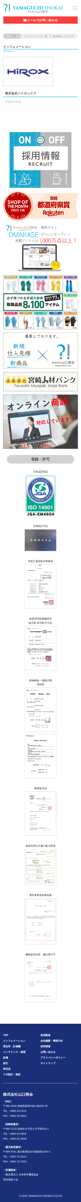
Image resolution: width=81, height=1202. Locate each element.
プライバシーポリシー (52, 1057)
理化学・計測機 (12, 1046)
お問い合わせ (47, 1052)
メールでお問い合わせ (42, 20)
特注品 (7, 1068)
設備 (5, 1057)
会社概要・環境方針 (51, 1040)
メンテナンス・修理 (14, 1052)
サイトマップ (47, 1063)
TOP (13, 36)
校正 (5, 1063)
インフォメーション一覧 (36, 36)
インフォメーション (14, 1040)
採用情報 (45, 1046)
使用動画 (45, 1035)
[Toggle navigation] (74, 8)
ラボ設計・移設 (12, 1074)
